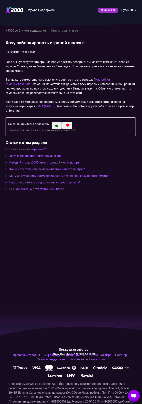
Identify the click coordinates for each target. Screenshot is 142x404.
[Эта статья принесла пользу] (57, 125)
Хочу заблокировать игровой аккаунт (35, 156)
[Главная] (15, 10)
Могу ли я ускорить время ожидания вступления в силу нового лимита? (59, 176)
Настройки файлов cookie (87, 359)
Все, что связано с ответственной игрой (36, 189)
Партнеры (122, 355)
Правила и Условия (26, 355)
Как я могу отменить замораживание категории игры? (47, 169)
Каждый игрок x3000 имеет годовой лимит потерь (44, 162)
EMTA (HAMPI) (45, 106)
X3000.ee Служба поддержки (26, 30)
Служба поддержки (51, 359)
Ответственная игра (64, 30)
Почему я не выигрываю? (27, 149)
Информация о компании (62, 355)
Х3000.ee (110, 10)
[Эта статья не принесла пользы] (67, 125)
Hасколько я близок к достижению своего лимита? (45, 182)
